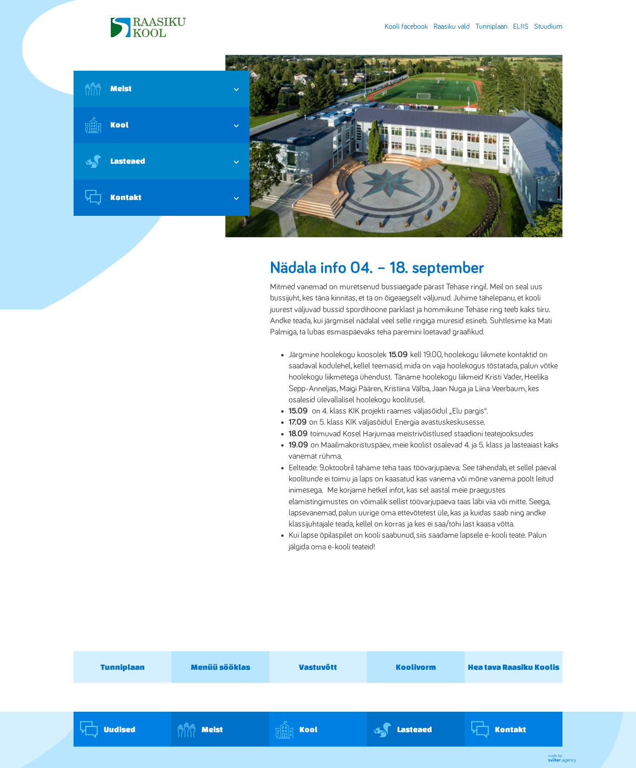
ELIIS (520, 26)
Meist (121, 88)
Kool (119, 124)
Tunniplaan (491, 26)
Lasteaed (127, 160)
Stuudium (548, 26)
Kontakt (126, 197)
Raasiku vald (451, 26)
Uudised (118, 728)
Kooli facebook (406, 26)
